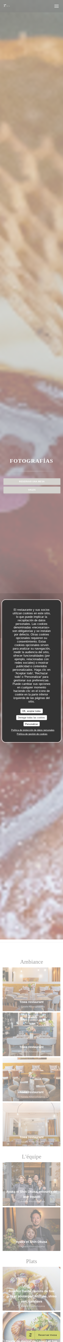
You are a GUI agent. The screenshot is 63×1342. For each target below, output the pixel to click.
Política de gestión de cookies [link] (32, 734)
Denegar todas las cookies (31, 717)
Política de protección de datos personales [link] (32, 730)
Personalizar (31, 724)
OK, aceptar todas (31, 711)
